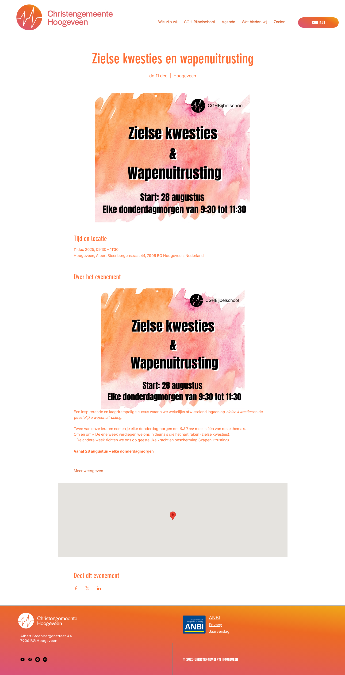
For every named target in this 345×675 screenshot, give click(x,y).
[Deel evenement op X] (87, 588)
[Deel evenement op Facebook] (76, 588)
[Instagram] (45, 659)
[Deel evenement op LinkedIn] (99, 588)
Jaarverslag (219, 631)
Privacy (215, 624)
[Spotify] (37, 659)
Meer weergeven (88, 470)
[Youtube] (22, 659)
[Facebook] (30, 659)
